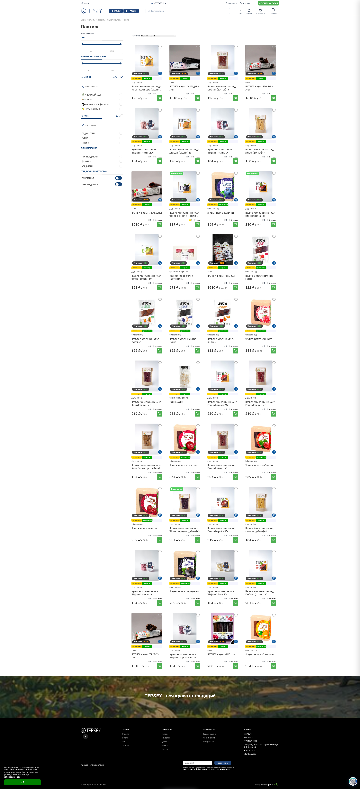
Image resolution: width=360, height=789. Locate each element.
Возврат (165, 749)
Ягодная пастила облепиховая (259, 654)
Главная (83, 20)
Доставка (165, 741)
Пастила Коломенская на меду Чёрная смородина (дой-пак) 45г (184, 530)
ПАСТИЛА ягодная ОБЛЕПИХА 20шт (145, 656)
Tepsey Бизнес (208, 741)
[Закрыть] (354, 761)
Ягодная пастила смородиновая (184, 591)
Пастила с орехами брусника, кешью (259, 277)
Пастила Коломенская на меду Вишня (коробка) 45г (259, 214)
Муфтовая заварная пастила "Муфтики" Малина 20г (220, 151)
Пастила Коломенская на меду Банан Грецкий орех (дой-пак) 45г (146, 467)
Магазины (132, 11)
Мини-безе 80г (176, 401)
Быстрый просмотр (148, 60)
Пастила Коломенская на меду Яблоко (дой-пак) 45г (259, 151)
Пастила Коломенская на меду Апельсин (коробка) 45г (184, 151)
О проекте (125, 734)
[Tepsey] (91, 11)
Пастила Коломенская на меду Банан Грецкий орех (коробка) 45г (146, 88)
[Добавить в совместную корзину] (160, 73)
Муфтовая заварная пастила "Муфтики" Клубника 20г (144, 151)
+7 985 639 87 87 (160, 3)
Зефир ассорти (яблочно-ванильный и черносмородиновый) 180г (181, 277)
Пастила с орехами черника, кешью (182, 340)
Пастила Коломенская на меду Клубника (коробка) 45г (259, 593)
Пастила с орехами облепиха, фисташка (145, 340)
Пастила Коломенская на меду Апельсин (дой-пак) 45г (259, 530)
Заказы (249, 13)
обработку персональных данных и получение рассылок (212, 769)
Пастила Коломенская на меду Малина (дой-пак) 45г (259, 403)
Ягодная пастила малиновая (258, 338)
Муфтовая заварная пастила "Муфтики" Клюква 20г (144, 593)
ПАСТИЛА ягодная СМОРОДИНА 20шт (184, 88)
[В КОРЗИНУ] (159, 98)
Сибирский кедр (213, 208)
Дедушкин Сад (136, 82)
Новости (125, 738)
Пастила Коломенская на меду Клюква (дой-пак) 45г (222, 467)
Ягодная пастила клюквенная (183, 465)
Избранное (260, 13)
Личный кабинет (209, 738)
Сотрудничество (247, 3)
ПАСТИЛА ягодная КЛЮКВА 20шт (146, 212)
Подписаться (223, 763)
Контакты (125, 745)
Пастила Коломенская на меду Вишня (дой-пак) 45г (146, 403)
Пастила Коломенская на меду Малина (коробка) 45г (222, 403)
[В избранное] (160, 48)
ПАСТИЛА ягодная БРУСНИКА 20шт (259, 88)
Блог (123, 741)
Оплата (164, 745)
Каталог (117, 11)
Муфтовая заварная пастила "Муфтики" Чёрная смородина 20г (183, 656)
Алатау (172, 82)
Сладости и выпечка (114, 20)
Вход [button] (240, 13)
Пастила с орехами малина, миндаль (220, 340)
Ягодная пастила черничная (220, 212)
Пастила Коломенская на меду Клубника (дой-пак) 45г (222, 88)
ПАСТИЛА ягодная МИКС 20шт (221, 275)
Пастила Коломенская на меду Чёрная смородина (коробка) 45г (184, 214)
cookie (12, 769)
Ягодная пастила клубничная (259, 465)
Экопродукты (100, 20)
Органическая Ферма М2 (178, 271)
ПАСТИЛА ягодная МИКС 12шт (221, 654)
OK (22, 782)
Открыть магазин (268, 3)
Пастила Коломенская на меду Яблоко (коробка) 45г (146, 277)
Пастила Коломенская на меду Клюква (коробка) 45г (222, 530)
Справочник (231, 3)
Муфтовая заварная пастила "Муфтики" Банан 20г (220, 593)
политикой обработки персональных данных (220, 767)
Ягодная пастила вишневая (144, 528)
